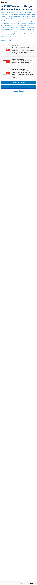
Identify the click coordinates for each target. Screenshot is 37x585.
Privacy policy (6, 40)
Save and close (18, 91)
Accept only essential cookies (18, 87)
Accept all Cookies (18, 82)
